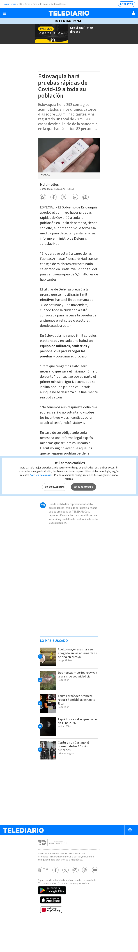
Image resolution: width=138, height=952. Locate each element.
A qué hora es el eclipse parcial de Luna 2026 (78, 721)
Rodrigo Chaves (58, 4)
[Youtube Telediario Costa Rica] (95, 870)
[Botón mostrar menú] (4, 13)
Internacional (69, 21)
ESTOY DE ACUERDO (83, 487)
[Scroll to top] (130, 830)
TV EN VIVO (127, 4)
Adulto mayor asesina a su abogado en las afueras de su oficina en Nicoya (77, 653)
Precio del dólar (40, 4)
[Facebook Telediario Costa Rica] (55, 870)
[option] (69, 158)
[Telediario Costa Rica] (69, 13)
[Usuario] (133, 13)
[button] (43, 197)
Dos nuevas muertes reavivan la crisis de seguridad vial (77, 674)
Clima (27, 4)
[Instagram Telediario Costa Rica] (75, 870)
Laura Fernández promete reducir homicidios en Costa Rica (76, 700)
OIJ (20, 4)
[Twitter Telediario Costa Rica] (65, 870)
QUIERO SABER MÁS (55, 487)
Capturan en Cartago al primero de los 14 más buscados (73, 746)
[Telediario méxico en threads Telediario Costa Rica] (85, 870)
